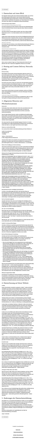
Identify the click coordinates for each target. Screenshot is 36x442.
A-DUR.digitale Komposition (18, 437)
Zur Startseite (5, 9)
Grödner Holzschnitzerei (18, 435)
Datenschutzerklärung (18, 432)
